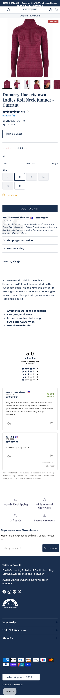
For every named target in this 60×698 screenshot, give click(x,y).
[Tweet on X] (11, 262)
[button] (30, 605)
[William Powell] (30, 10)
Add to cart (30, 208)
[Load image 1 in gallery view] (30, 48)
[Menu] (3, 9)
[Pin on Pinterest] (18, 262)
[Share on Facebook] (14, 262)
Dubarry (10, 124)
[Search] (10, 9)
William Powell (16, 684)
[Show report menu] (51, 423)
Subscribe (51, 548)
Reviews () (8, 115)
